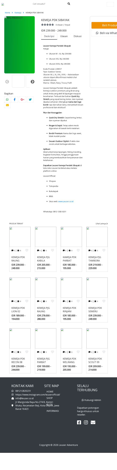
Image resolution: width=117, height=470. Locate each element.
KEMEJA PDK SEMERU (95, 309)
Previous (6, 81)
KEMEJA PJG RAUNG (43, 309)
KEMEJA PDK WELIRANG (69, 360)
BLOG (50, 404)
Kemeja (18, 12)
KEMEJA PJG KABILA (43, 259)
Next (31, 81)
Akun (110, 4)
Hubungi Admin (92, 400)
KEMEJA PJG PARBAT (43, 360)
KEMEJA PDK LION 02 (18, 309)
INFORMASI (53, 411)
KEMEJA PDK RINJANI (69, 309)
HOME (50, 391)
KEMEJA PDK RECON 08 (18, 360)
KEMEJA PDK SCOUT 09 (95, 360)
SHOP (50, 398)
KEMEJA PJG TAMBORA (94, 259)
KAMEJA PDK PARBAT (69, 259)
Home (8, 12)
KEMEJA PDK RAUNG (18, 259)
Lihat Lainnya (101, 223)
